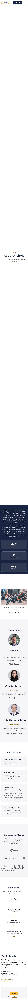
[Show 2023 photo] (15, 612)
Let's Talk (17, 2)
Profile (20, 733)
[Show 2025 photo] (12, 612)
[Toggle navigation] (25, 2)
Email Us (14, 993)
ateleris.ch (14, 997)
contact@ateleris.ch (7, 979)
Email (11, 664)
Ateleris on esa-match (8, 871)
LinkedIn (17, 664)
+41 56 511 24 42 (5, 981)
